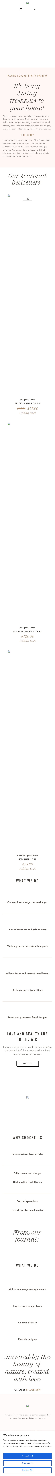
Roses (35, 856)
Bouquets (24, 400)
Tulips (32, 400)
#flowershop (33, 1389)
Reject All (27, 1470)
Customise (27, 1463)
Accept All (27, 1456)
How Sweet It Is (27, 859)
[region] (27, 1453)
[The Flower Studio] (27, 3)
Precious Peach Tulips (27, 403)
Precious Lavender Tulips (27, 631)
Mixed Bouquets (24, 856)
